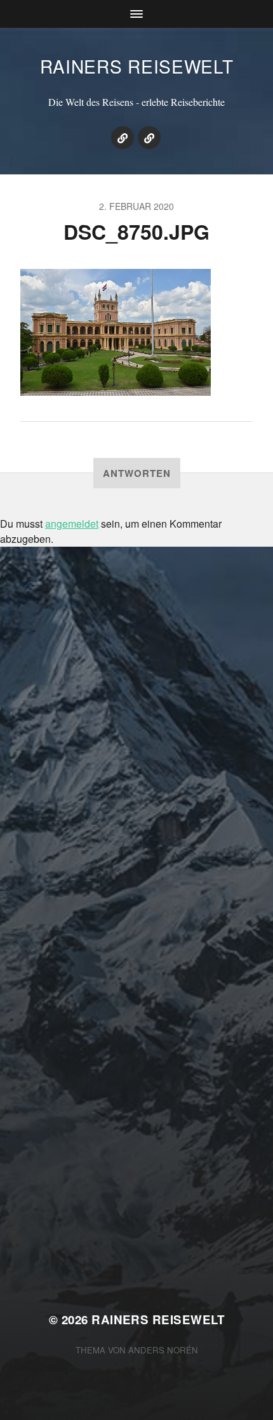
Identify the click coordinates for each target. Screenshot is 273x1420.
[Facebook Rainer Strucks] (149, 137)
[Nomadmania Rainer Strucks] (122, 137)
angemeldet (71, 523)
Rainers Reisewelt (137, 66)
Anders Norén (163, 1350)
